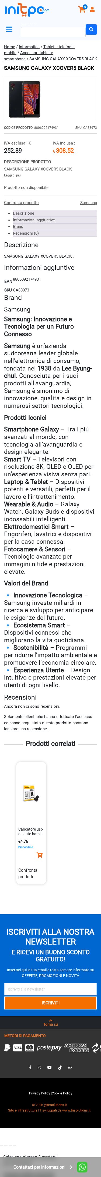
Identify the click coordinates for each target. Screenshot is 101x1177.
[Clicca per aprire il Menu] (10, 29)
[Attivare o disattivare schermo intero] (6, 1145)
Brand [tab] (18, 226)
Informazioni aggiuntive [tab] (34, 220)
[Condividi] (10, 1145)
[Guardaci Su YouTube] (49, 1067)
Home (9, 46)
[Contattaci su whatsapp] (70, 1067)
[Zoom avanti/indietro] (1, 1145)
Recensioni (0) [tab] (26, 233)
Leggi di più (12, 175)
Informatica (29, 46)
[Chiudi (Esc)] (14, 1145)
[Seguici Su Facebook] (30, 1067)
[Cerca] (91, 29)
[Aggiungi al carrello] (39, 855)
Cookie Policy (62, 1093)
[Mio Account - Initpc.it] (93, 10)
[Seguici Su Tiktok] (60, 1067)
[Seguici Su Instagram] (39, 1067)
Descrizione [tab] (23, 213)
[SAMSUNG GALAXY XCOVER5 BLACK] (50, 99)
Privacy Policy (39, 1093)
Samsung (88, 202)
